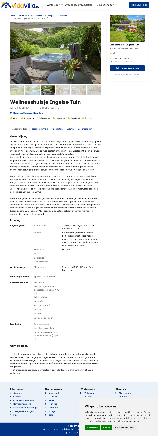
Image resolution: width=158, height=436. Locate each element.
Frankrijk (53, 404)
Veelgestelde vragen (23, 411)
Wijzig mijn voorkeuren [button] (125, 427)
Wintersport (90, 393)
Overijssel (51, 15)
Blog (15, 415)
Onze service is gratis (23, 400)
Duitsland (53, 396)
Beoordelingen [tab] (85, 129)
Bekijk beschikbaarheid (127, 68)
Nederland (39, 15)
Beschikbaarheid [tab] (40, 129)
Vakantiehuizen (25, 15)
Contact (17, 396)
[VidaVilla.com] (21, 5)
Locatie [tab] (70, 129)
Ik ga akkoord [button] (92, 427)
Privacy (55, 429)
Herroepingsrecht (22, 404)
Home (12, 15)
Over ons (17, 393)
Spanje (52, 411)
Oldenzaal (62, 15)
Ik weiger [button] (106, 427)
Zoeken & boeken (139, 4)
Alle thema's (125, 393)
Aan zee (123, 396)
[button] (98, 53)
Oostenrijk (53, 407)
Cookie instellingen (68, 429)
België (51, 400)
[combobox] (120, 5)
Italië (51, 415)
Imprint (67, 432)
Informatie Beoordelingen (25, 407)
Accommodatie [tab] (19, 129)
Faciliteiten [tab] (57, 129)
